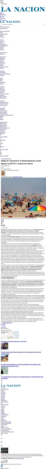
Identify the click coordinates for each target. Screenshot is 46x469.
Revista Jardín (3, 129)
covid (3, 325)
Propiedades (3, 44)
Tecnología (2, 89)
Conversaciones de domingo (6, 115)
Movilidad (2, 47)
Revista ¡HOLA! (3, 123)
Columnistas (3, 72)
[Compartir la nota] (1, 222)
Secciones (3, 14)
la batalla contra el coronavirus (23, 250)
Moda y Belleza (3, 96)
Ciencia (1, 65)
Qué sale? (2, 101)
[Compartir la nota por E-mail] (4, 225)
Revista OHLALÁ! (3, 122)
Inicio (2, 13)
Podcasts (2, 95)
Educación (2, 59)
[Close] (1, 380)
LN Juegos (2, 86)
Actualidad (3, 324)
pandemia (34, 241)
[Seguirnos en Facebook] (1, 435)
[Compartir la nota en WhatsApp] (3, 222)
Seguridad (2, 58)
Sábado (1, 116)
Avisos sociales (3, 112)
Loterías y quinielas (4, 93)
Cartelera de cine (4, 102)
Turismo (2, 88)
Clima (1, 32)
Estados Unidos (3, 52)
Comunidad (2, 62)
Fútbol (1, 78)
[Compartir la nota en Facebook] (1, 225)
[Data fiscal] (2, 467)
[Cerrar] (20, 22)
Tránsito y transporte (5, 31)
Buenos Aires (3, 56)
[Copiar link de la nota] (1, 223)
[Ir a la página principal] (23, 11)
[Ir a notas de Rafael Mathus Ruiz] (23, 173)
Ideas (1, 118)
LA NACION (4, 158)
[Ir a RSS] (1, 446)
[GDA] (4, 462)
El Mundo (9, 158)
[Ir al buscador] (2, 6)
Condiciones (16, 458)
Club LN (3, 18)
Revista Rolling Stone (4, 128)
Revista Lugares (3, 125)
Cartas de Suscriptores (5, 74)
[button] (23, 89)
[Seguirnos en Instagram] (1, 442)
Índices (1, 48)
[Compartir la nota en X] (3, 225)
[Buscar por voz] (44, 24)
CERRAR (1, 0)
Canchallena (3, 82)
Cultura (1, 61)
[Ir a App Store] (4, 452)
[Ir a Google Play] (4, 450)
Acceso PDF (2, 108)
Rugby (1, 79)
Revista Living (3, 126)
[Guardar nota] (1, 220)
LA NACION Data (3, 34)
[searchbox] (22, 24)
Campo (1, 42)
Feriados (2, 92)
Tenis (1, 81)
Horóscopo (2, 91)
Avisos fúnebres (3, 110)
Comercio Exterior (4, 45)
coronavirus (3, 242)
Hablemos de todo (4, 66)
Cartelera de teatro (4, 103)
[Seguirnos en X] (1, 438)
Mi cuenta (3, 20)
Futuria (1, 39)
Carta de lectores (4, 113)
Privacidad (21, 458)
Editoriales (2, 71)
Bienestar (2, 64)
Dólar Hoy (2, 41)
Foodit (2, 16)
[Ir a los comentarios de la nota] (3, 220)
